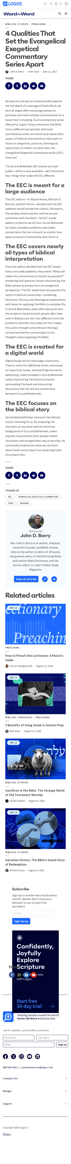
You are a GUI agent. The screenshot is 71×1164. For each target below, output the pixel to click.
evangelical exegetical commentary (39, 496)
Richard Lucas (17, 870)
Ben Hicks (15, 731)
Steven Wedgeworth (21, 666)
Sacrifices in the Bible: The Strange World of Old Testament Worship (34, 792)
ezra (10, 503)
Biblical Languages (18, 717)
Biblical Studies (16, 24)
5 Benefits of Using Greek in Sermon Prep (34, 725)
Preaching (38, 24)
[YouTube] (34, 975)
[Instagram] (19, 975)
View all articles (26, 579)
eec (10, 496)
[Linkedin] (26, 975)
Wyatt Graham (17, 800)
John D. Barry (17, 71)
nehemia (24, 503)
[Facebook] (12, 975)
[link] (60, 14)
